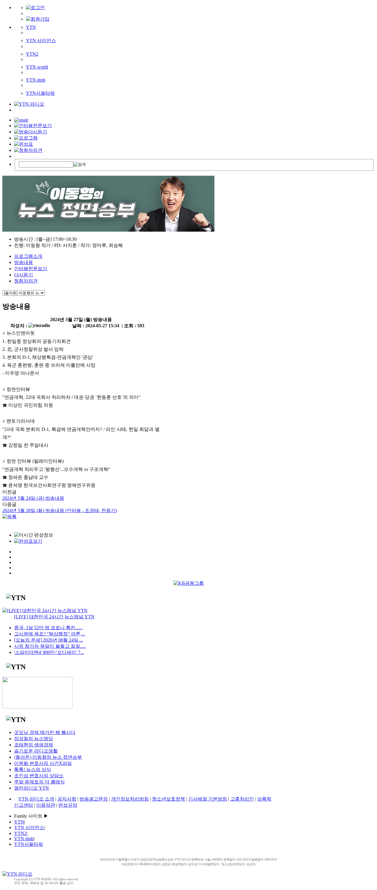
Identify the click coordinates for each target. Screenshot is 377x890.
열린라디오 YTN (31, 788)
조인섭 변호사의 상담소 (39, 775)
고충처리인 (242, 798)
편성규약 (67, 805)
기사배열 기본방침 (207, 798)
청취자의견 (26, 280)
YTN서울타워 (40, 93)
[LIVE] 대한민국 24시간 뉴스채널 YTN (54, 616)
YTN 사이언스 (41, 40)
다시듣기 (23, 274)
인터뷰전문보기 (30, 268)
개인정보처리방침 (130, 798)
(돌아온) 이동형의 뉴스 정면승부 (48, 757)
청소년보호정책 (168, 798)
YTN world (37, 66)
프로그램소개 (28, 256)
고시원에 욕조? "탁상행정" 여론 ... (49, 633)
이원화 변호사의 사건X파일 (43, 763)
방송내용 (23, 262)
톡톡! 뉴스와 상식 (32, 769)
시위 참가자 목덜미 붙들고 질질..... (50, 646)
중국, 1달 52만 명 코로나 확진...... (48, 627)
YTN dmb (35, 79)
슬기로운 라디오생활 (36, 750)
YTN (31, 27)
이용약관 (45, 805)
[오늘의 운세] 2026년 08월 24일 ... (48, 639)
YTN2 (32, 54)
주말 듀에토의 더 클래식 (39, 781)
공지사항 (66, 798)
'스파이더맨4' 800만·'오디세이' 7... (49, 652)
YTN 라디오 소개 (36, 798)
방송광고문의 (94, 798)
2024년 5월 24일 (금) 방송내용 (33, 498)
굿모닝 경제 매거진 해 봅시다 (44, 732)
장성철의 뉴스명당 (33, 738)
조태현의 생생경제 (33, 744)
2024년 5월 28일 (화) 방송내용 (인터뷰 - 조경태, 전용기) (59, 510)
